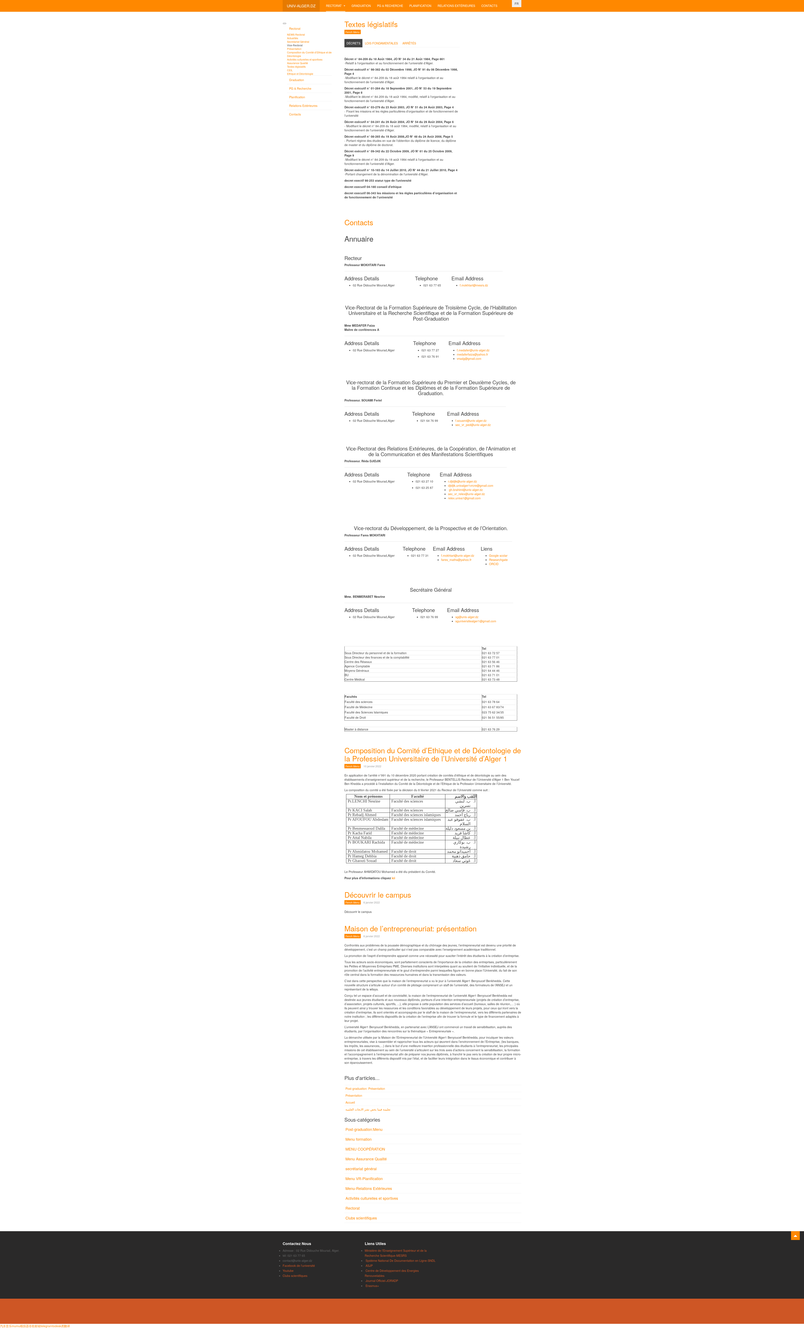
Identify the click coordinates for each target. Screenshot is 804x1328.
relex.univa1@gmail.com (464, 498)
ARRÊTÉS (409, 43)
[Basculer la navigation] (284, 23)
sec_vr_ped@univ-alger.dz (473, 425)
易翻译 (65, 1326)
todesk (56, 1326)
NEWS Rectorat (296, 34)
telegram (46, 1326)
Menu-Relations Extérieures (368, 1188)
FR (517, 3)
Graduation (361, 6)
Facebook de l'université (299, 1265)
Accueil (350, 1102)
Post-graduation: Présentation (365, 1088)
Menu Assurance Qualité (366, 1158)
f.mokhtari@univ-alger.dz (457, 555)
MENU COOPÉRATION (365, 1149)
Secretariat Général (298, 41)
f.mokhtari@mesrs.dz (474, 285)
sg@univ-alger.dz (466, 617)
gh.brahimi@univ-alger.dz (466, 490)
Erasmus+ (372, 1286)
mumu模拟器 (20, 1326)
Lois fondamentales (381, 43)
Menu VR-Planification (364, 1178)
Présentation (353, 1095)
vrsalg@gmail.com (469, 358)
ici (393, 878)
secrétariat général (361, 1168)
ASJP (369, 1265)
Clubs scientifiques (361, 1218)
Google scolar (498, 555)
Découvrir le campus (377, 894)
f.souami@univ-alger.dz (471, 420)
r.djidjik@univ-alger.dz (462, 481)
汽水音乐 (6, 1326)
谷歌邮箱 (35, 1326)
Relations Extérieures (456, 6)
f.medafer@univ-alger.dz (473, 350)
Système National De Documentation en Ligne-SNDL (401, 1260)
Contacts (489, 6)
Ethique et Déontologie (300, 73)
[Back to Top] (795, 1235)
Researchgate (498, 560)
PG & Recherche (390, 6)
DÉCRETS (353, 43)
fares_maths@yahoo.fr (456, 560)
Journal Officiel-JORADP (382, 1281)
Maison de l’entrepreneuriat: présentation (410, 928)
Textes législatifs (371, 24)
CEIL (290, 70)
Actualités (292, 38)
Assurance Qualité (297, 63)
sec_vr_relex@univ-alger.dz (466, 494)
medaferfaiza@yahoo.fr (472, 354)
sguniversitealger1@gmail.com (475, 621)
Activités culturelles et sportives (371, 1198)
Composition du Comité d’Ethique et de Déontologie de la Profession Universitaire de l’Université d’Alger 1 (432, 754)
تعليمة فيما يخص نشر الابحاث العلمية (367, 1109)
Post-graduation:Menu (364, 1129)
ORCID (494, 564)
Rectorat (334, 6)
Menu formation (358, 1139)
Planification (420, 6)
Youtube (288, 1270)
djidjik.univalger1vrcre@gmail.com (470, 485)
